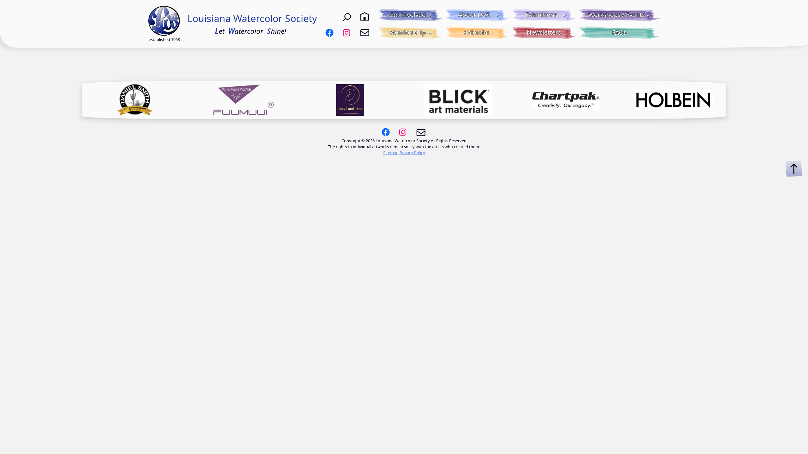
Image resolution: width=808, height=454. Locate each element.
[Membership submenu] (430, 33)
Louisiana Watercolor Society (252, 18)
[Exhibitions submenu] (564, 15)
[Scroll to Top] (794, 169)
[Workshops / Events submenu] (648, 15)
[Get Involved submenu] (430, 15)
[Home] (364, 16)
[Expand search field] (347, 16)
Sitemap (391, 152)
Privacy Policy (412, 152)
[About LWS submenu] (497, 15)
